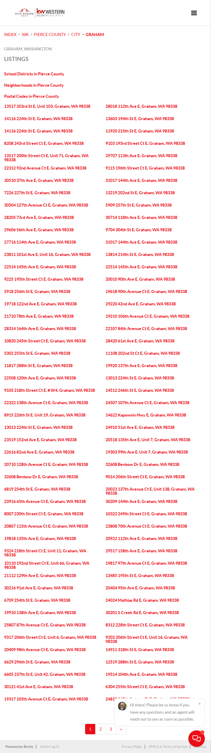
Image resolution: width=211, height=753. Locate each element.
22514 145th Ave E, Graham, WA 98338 (40, 267)
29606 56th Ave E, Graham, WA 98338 (39, 230)
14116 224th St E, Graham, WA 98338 (38, 119)
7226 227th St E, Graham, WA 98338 (37, 193)
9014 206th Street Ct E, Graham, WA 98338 (145, 477)
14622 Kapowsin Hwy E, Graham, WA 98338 (146, 415)
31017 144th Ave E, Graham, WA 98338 (141, 180)
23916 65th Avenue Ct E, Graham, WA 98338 (45, 501)
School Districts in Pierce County (34, 74)
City (75, 34)
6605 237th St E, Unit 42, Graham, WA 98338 (44, 674)
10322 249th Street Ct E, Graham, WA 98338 (146, 514)
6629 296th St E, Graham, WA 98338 (37, 662)
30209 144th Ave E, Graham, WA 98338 (141, 501)
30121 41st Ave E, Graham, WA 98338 (38, 687)
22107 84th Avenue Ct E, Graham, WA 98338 (146, 328)
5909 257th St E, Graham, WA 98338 (139, 205)
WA (25, 34)
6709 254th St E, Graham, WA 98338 (37, 600)
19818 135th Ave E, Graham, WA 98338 (40, 538)
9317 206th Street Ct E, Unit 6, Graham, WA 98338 (50, 637)
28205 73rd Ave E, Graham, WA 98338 (39, 217)
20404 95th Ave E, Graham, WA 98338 (140, 588)
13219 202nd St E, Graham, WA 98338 (140, 193)
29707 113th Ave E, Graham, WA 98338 (141, 156)
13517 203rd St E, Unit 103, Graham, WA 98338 (47, 106)
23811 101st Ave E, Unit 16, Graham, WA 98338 (47, 254)
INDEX (10, 34)
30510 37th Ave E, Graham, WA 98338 (39, 180)
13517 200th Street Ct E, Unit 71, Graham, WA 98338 (46, 158)
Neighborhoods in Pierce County (34, 85)
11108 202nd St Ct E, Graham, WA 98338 (143, 353)
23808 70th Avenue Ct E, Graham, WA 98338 (146, 526)
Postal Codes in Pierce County (31, 96)
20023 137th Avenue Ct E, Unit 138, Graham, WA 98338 (150, 491)
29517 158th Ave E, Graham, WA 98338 (141, 551)
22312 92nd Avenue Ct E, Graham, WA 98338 (45, 168)
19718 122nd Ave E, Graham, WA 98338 (40, 304)
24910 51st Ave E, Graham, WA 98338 (140, 427)
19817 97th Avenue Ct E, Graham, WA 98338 (146, 563)
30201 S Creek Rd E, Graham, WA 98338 (142, 612)
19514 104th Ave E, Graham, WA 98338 (141, 674)
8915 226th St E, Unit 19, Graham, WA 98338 (44, 415)
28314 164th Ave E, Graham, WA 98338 (40, 328)
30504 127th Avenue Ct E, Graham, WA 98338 (46, 205)
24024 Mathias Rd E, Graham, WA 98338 (142, 600)
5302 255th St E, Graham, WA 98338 (37, 353)
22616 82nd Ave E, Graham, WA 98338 (39, 452)
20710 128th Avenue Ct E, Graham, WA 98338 (46, 464)
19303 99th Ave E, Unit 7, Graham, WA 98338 (147, 452)
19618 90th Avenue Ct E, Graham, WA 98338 (146, 291)
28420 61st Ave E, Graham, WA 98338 (140, 341)
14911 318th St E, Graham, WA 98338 (140, 650)
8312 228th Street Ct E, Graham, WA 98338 (145, 625)
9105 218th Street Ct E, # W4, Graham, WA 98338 (49, 390)
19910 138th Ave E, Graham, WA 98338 (40, 612)
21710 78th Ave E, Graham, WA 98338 (39, 316)
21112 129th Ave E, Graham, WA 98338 (40, 575)
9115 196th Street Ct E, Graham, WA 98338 (145, 168)
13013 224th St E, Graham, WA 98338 (140, 378)
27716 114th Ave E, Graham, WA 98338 (40, 242)
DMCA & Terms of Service (168, 747)
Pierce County (50, 34)
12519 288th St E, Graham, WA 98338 (140, 662)
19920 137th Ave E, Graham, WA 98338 (141, 366)
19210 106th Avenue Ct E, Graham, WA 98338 (147, 316)
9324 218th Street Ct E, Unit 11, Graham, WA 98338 (45, 553)
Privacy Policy (132, 747)
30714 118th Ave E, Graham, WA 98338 (141, 217)
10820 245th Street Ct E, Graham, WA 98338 (45, 341)
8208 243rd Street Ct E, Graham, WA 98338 (44, 143)
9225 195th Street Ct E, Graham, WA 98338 (43, 279)
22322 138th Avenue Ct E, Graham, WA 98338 (46, 403)
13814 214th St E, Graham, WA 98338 (140, 254)
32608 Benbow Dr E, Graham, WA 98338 (142, 464)
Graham (95, 34)
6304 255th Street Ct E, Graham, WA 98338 (145, 687)
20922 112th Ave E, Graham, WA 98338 (141, 538)
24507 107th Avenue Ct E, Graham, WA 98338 (147, 403)
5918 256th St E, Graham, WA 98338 (37, 291)
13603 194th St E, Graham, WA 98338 (140, 119)
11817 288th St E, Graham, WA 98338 (38, 366)
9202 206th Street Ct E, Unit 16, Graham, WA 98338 (147, 639)
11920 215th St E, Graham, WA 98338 (140, 131)
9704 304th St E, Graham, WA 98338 (139, 230)
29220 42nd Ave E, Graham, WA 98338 (141, 304)
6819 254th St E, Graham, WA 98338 (37, 489)
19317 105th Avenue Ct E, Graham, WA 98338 (46, 699)
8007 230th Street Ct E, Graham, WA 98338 (43, 514)
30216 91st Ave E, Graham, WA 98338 (38, 588)
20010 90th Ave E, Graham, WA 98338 (140, 279)
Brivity (28, 747)
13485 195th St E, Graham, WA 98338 (140, 575)
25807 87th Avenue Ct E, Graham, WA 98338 (45, 625)
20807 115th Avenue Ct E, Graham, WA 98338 (46, 526)
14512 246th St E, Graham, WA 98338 (140, 390)
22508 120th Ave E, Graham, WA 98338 (40, 378)
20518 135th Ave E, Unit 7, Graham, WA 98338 (148, 440)
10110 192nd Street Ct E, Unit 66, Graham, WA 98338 (46, 565)
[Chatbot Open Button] (196, 738)
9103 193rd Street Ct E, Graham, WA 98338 (145, 143)
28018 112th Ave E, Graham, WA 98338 (141, 106)
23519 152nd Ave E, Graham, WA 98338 (40, 440)
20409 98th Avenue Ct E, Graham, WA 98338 (45, 650)
